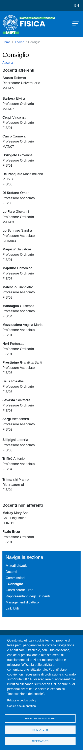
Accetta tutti (40, 741)
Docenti (11, 572)
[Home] (12, 24)
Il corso (19, 42)
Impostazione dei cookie (40, 718)
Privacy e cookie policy (21, 700)
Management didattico (22, 602)
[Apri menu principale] (74, 23)
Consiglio (15, 584)
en (76, 5)
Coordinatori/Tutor (19, 590)
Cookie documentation (21, 705)
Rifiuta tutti (40, 730)
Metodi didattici (17, 566)
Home (6, 42)
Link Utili (12, 608)
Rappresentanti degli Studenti (28, 596)
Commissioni (15, 578)
